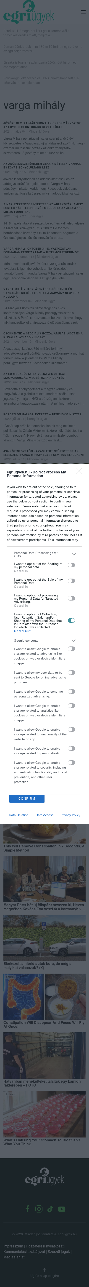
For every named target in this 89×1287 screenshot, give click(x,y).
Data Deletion (19, 815)
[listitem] (44, 554)
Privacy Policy (70, 815)
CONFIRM (26, 798)
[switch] (71, 565)
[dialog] (44, 644)
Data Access (44, 815)
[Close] (80, 472)
